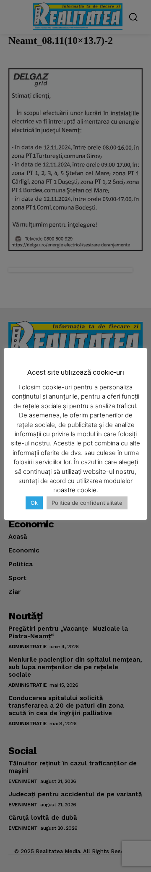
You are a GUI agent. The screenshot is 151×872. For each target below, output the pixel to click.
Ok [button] (34, 502)
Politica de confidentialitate (87, 502)
